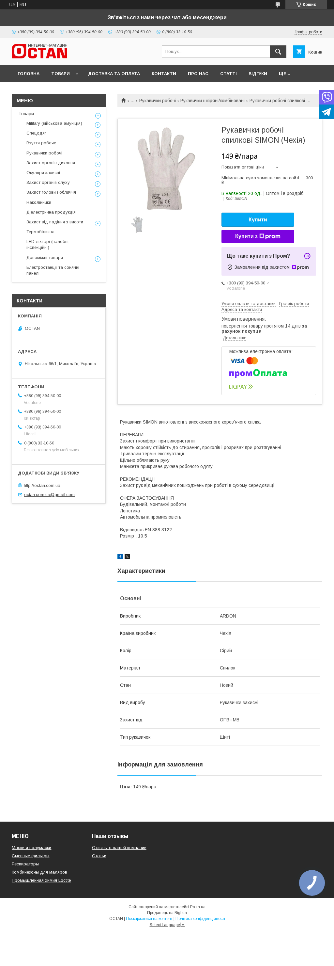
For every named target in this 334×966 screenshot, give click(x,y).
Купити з (246, 236)
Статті (228, 73)
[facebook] (120, 557)
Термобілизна (40, 231)
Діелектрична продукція (51, 212)
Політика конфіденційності (200, 918)
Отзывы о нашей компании (119, 847)
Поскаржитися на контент (149, 918)
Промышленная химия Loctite (41, 880)
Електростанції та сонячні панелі (52, 270)
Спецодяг (36, 133)
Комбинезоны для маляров (39, 872)
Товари (60, 73)
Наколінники (38, 202)
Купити (258, 219)
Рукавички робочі (157, 100)
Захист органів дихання (50, 162)
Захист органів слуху (48, 182)
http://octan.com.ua (42, 485)
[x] (127, 557)
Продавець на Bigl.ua (167, 912)
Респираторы (25, 863)
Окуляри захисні (43, 172)
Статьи (99, 855)
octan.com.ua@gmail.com (49, 494)
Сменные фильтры (30, 855)
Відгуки (258, 73)
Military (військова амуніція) (54, 123)
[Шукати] (278, 51)
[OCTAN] (39, 56)
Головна (28, 73)
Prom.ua (197, 907)
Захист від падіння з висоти (54, 221)
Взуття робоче (41, 142)
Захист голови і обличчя (51, 192)
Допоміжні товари (44, 257)
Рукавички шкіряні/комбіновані (212, 100)
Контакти (164, 73)
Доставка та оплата (114, 73)
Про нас (198, 73)
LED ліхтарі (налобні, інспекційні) (47, 244)
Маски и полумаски (31, 847)
